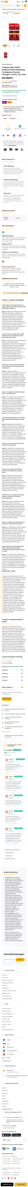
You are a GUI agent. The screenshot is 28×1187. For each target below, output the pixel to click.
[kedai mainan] (16, 1135)
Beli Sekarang (21, 1184)
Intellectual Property (8, 983)
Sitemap (4, 985)
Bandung (4, 1093)
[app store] (6, 1135)
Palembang (5, 1101)
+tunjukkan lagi (6, 1061)
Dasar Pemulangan (7, 1016)
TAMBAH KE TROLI (7, 1184)
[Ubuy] (6, 1)
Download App (6, 1008)
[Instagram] (6, 1178)
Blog (3, 1027)
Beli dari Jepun (7, 1159)
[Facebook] (3, 1178)
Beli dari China (16, 1161)
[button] (19, 2)
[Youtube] (9, 1178)
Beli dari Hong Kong (18, 1159)
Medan (4, 1096)
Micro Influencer (6, 996)
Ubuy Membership (7, 998)
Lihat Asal (9, 12)
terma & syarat (7, 1172)
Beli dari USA (6, 1156)
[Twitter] (12, 1178)
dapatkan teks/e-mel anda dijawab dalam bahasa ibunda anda (15, 1121)
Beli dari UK (14, 1156)
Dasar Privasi (16, 1172)
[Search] (25, 5)
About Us (4, 975)
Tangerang (5, 1104)
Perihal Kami (6, 1174)
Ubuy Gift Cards (6, 1024)
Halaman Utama (6, 9)
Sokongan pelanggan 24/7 (14, 1117)
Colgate (4, 13)
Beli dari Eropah (16, 1163)
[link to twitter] (18, 46)
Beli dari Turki (6, 1163)
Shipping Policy (6, 993)
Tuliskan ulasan (7, 699)
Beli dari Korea (6, 1161)
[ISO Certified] (17, 1149)
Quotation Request (7, 980)
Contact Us (5, 977)
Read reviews (7, 755)
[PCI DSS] (5, 1148)
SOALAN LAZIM (6, 1019)
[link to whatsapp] (9, 46)
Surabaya (4, 1090)
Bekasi (4, 1098)
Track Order (5, 988)
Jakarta (4, 1088)
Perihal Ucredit (6, 1021)
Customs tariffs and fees (9, 991)
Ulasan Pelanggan (7, 1014)
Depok (4, 1106)
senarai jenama (6, 1011)
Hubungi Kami (15, 1174)
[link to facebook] (14, 46)
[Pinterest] (15, 1178)
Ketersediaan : (6, 85)
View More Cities (7, 1109)
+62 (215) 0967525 (9, 1128)
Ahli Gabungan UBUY (8, 1029)
